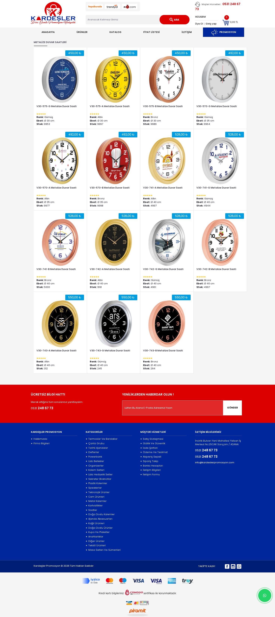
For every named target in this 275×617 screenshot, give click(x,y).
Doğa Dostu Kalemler (100, 514)
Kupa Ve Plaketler (98, 532)
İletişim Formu (150, 474)
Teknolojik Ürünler (98, 492)
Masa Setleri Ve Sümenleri (103, 550)
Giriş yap (211, 23)
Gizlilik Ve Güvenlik (152, 443)
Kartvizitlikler (94, 505)
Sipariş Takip (149, 461)
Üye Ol (199, 23)
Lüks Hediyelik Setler (99, 474)
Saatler (91, 510)
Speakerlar (94, 488)
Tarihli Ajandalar (97, 448)
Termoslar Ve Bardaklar (101, 439)
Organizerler (95, 465)
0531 (42, 408)
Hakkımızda (39, 439)
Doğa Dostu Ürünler (99, 528)
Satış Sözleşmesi (151, 439)
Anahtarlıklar (94, 536)
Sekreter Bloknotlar (98, 479)
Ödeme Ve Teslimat (154, 452)
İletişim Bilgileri (150, 470)
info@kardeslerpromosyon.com (214, 462)
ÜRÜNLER (82, 32)
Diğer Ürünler (95, 541)
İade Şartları (149, 448)
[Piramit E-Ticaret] (137, 612)
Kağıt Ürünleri (95, 523)
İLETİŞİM (187, 32)
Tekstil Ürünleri (96, 545)
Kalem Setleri (95, 470)
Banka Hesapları (151, 465)
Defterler (92, 452)
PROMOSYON (227, 32)
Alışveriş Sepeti (150, 456)
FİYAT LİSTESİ (151, 32)
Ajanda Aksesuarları (99, 519)
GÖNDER (232, 407)
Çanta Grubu (95, 443)
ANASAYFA (48, 32)
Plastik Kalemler (96, 483)
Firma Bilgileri (40, 443)
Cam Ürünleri (95, 497)
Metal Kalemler (96, 501)
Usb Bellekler (95, 461)
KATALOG (115, 32)
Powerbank (94, 456)
